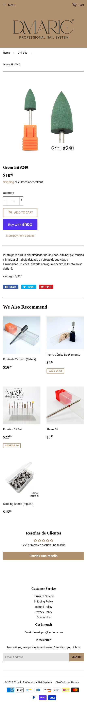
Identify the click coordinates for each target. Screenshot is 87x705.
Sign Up (76, 657)
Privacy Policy (43, 612)
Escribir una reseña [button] (44, 556)
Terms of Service (43, 596)
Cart (81, 5)
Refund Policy (43, 606)
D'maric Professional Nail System (33, 682)
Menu (11, 5)
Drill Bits (22, 52)
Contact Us (44, 617)
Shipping (8, 182)
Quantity (8, 192)
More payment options (20, 235)
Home (6, 52)
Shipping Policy (43, 601)
